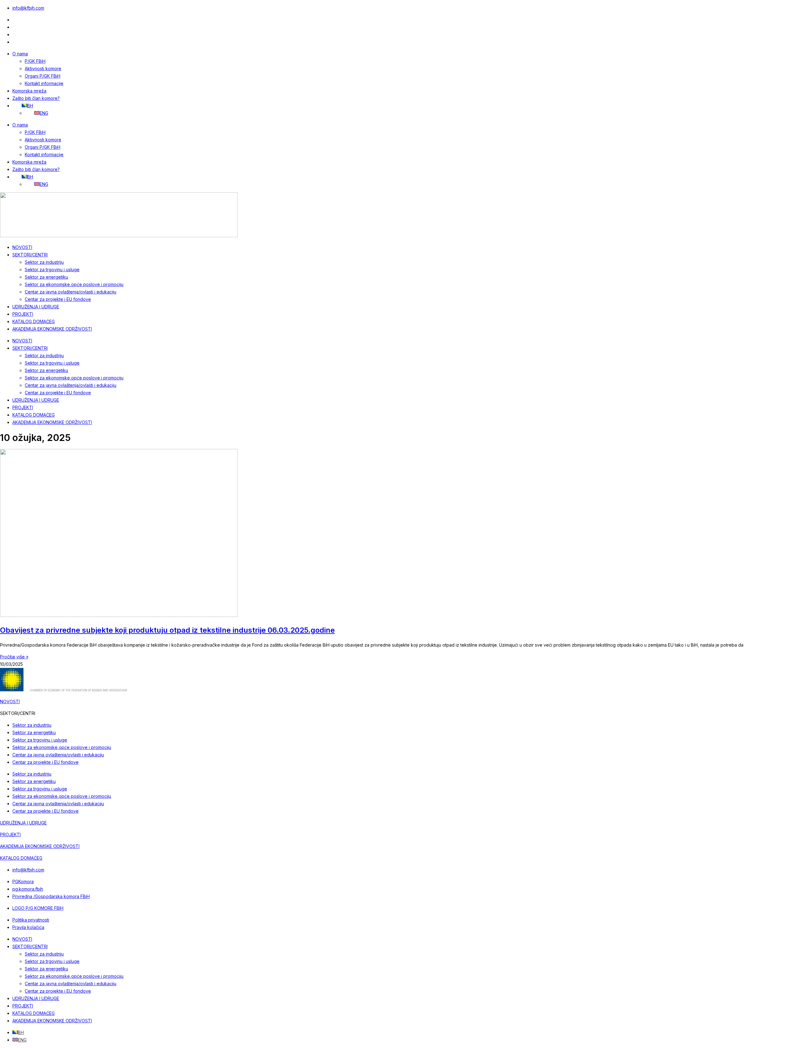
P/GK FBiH (35, 61)
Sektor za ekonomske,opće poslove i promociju (74, 284)
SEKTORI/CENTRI (30, 254)
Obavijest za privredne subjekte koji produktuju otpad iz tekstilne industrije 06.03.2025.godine (167, 630)
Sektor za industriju (44, 262)
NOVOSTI (22, 247)
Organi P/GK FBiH (42, 76)
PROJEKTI (22, 314)
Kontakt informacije (44, 83)
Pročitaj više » (14, 656)
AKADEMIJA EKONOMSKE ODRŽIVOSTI (52, 329)
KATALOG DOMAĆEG (33, 321)
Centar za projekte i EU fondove (58, 299)
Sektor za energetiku (46, 277)
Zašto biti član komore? (36, 98)
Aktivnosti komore (43, 68)
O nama (20, 53)
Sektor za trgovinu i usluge (52, 269)
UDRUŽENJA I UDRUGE (35, 306)
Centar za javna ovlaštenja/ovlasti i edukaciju (70, 291)
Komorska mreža (29, 90)
